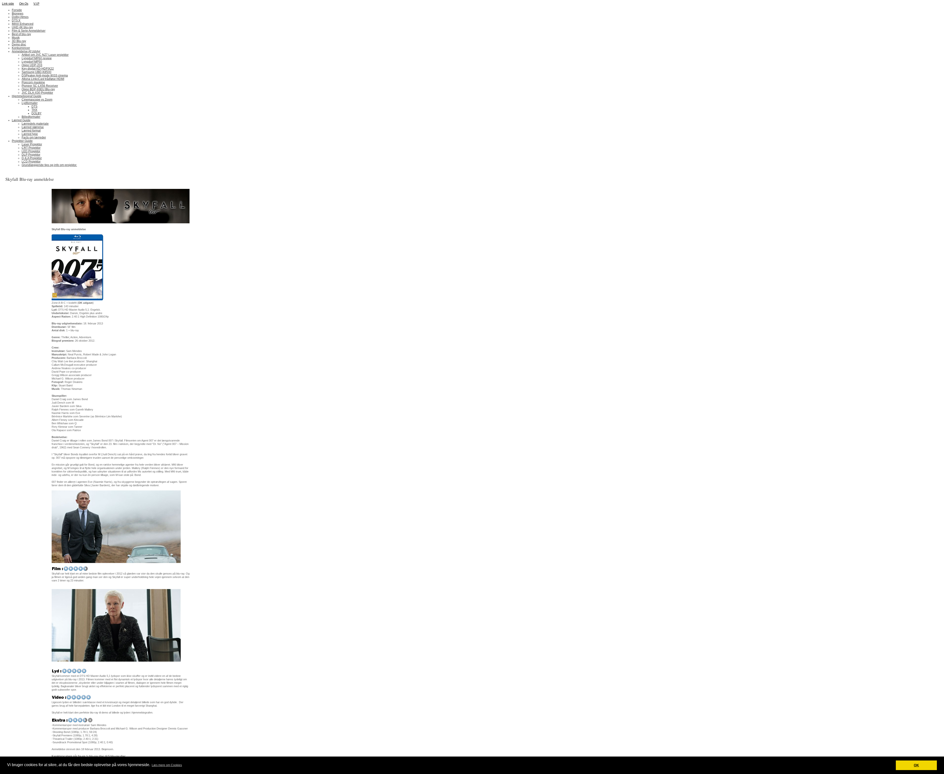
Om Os (23, 3)
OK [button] (916, 765)
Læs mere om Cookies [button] (167, 765)
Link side (8, 3)
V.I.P (36, 3)
